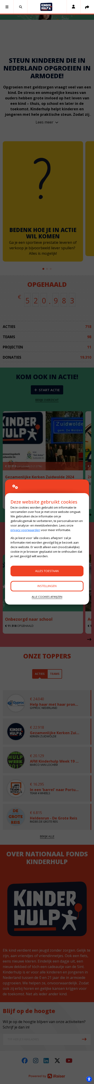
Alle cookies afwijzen (47, 596)
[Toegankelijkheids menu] (89, 1079)
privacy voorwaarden (25, 530)
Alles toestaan (47, 571)
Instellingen (47, 586)
